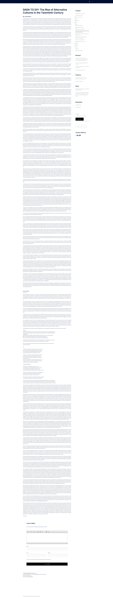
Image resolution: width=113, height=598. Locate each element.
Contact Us (24, 576)
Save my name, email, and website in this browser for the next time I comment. (39, 559)
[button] (28, 531)
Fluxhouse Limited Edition (79, 81)
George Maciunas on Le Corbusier (80, 41)
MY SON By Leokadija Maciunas (80, 29)
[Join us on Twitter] (78, 135)
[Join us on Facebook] (77, 135)
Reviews (77, 43)
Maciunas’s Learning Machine (80, 39)
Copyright (63, 1)
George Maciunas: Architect (80, 27)
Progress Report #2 (78, 104)
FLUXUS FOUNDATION (29, 1)
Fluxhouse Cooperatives (79, 15)
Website (49, 552)
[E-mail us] (76, 135)
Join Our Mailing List (30, 576)
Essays (77, 24)
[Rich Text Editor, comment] (47, 537)
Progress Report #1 (78, 107)
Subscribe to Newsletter (76, 1)
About (53, 1)
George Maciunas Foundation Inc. (81, 13)
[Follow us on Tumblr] (80, 135)
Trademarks (68, 1)
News (76, 22)
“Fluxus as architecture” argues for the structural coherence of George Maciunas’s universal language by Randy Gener (82, 59)
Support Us (85, 1)
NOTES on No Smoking (79, 25)
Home (49, 1)
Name (27, 546)
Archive (77, 46)
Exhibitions (58, 1)
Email (27, 552)
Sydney (39, 596)
